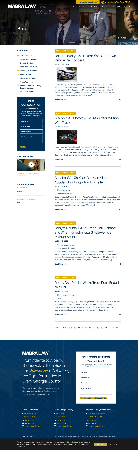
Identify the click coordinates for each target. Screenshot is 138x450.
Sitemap (84, 436)
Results (82, 7)
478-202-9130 (93, 420)
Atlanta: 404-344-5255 (117, 2)
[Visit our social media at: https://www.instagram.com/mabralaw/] (34, 436)
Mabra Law (62, 436)
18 (79, 328)
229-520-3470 (61, 420)
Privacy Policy (92, 436)
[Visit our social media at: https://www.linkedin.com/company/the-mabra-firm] (30, 436)
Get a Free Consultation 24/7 (87, 2)
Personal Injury (26, 74)
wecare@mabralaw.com (33, 426)
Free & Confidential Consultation (93, 398)
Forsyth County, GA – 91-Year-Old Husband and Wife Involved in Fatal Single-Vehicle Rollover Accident (85, 232)
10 (75, 328)
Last (115, 328)
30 (98, 328)
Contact (127, 7)
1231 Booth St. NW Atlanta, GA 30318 (30, 415)
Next (107, 328)
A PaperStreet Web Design (107, 436)
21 (90, 328)
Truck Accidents (26, 82)
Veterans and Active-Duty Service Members (30, 86)
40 (102, 328)
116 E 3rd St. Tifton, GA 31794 (61, 415)
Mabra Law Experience (102, 7)
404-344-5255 (29, 420)
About (89, 7)
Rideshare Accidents (28, 78)
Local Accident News (28, 67)
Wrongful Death (26, 92)
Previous (67, 328)
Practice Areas (72, 7)
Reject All (114, 444)
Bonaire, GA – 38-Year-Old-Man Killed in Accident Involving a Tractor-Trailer (82, 179)
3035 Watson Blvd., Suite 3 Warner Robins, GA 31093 (97, 415)
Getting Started (26, 63)
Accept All (100, 444)
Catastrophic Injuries (28, 59)
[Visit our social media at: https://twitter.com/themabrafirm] (27, 436)
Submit (23, 147)
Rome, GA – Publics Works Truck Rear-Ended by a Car (87, 284)
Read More (59, 99)
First (57, 328)
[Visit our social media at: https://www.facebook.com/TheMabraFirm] (24, 436)
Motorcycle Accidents (29, 70)
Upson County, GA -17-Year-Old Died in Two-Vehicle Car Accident (86, 57)
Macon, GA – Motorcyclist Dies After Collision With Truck (87, 120)
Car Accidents (26, 55)
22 (94, 328)
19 (82, 328)
